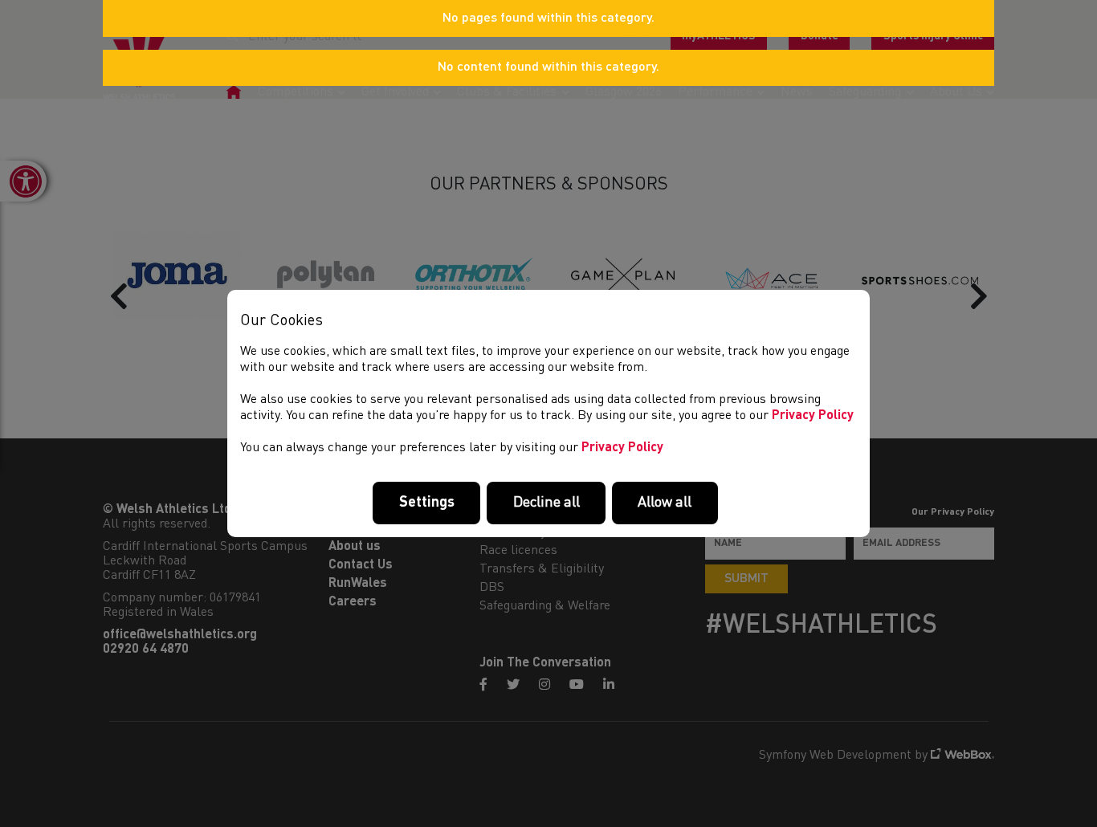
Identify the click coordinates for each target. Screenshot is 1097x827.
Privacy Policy (813, 415)
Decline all (546, 502)
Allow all (664, 502)
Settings (427, 502)
